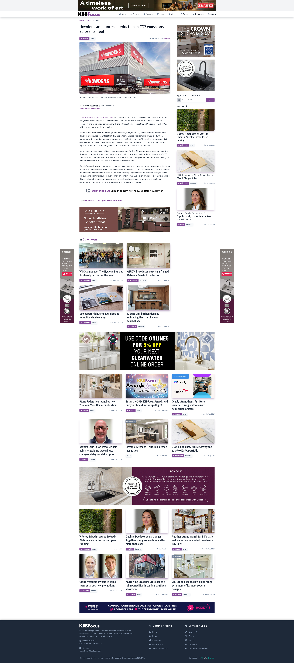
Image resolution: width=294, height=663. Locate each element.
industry (85, 410)
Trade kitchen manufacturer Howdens (96, 117)
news (92, 38)
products (143, 280)
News (89, 20)
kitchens (85, 38)
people (93, 591)
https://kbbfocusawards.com (90, 643)
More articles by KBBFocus (90, 109)
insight (182, 224)
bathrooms (86, 280)
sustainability (117, 201)
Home (82, 20)
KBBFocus (167, 38)
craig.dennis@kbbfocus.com (90, 651)
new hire (86, 591)
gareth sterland (107, 201)
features (141, 326)
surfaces (178, 594)
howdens (98, 201)
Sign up (210, 100)
